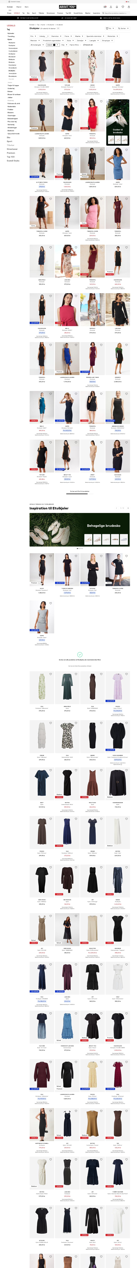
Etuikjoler (51, 24)
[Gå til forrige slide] (116, 508)
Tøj (38, 24)
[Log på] (111, 7)
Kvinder (10, 7)
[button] (110, 28)
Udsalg (42, 36)
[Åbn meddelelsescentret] (117, 7)
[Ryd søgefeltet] (128, 13)
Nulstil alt (89, 45)
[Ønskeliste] (123, 7)
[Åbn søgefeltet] (102, 13)
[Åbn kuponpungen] (105, 7)
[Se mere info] (42, 96)
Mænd (18, 7)
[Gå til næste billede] (128, 508)
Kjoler (43, 24)
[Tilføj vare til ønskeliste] (50, 53)
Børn (26, 7)
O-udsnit (60, 24)
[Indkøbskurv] (129, 7)
